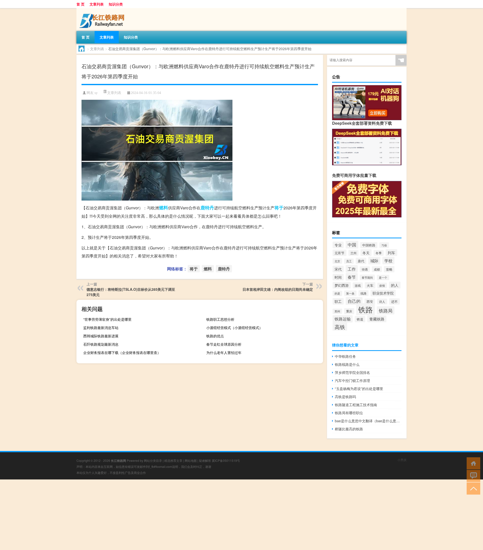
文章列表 (97, 4)
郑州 (337, 311)
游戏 (358, 285)
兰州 (353, 253)
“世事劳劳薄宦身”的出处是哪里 (107, 319)
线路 (363, 293)
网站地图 (191, 460)
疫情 (382, 285)
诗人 (382, 301)
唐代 (361, 260)
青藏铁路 (376, 318)
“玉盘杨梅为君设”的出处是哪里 (359, 388)
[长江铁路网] (102, 9)
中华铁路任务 (345, 356)
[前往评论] (472, 475)
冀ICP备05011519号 (226, 460)
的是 (337, 293)
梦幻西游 (342, 285)
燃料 (163, 207)
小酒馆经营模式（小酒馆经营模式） (234, 327)
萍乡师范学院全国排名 (352, 372)
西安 (370, 301)
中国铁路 (368, 245)
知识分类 (116, 4)
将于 (279, 207)
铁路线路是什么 (347, 364)
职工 (338, 301)
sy (96, 93)
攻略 (389, 269)
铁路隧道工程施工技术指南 (356, 404)
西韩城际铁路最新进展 (100, 335)
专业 (338, 244)
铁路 (365, 309)
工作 (352, 269)
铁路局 (385, 310)
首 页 (80, 4)
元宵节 (339, 252)
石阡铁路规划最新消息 (100, 344)
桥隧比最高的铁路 (349, 428)
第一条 (350, 293)
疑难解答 (205, 460)
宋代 (338, 269)
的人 (394, 285)
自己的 (354, 301)
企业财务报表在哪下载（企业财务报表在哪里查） (122, 352)
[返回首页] (472, 463)
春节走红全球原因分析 (224, 344)
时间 (338, 277)
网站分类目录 (153, 460)
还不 (394, 301)
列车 (391, 252)
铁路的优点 (215, 335)
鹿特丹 (207, 207)
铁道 (360, 319)
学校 (388, 260)
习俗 (384, 245)
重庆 (349, 311)
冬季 (379, 253)
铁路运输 (343, 319)
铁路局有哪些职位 (349, 412)
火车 (370, 285)
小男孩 (402, 460)
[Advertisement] (151, 514)
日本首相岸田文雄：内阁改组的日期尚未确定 (278, 289)
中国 (352, 244)
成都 (377, 269)
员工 (349, 261)
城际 (374, 260)
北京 (337, 261)
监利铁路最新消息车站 (100, 327)
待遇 (365, 269)
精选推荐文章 (173, 460)
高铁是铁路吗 (345, 396)
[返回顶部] (472, 488)
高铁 (340, 327)
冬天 (366, 252)
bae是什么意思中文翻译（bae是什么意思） (368, 420)
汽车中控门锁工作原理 (352, 380)
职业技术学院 (383, 293)
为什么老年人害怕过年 (224, 352)
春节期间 (367, 277)
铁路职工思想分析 (220, 319)
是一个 (383, 277)
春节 (352, 277)
